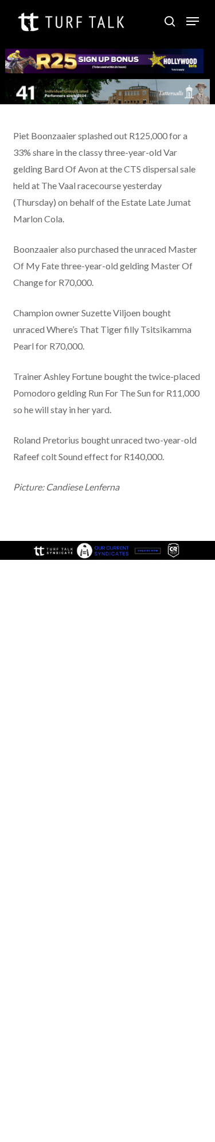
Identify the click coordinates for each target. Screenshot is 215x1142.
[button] (192, 21)
